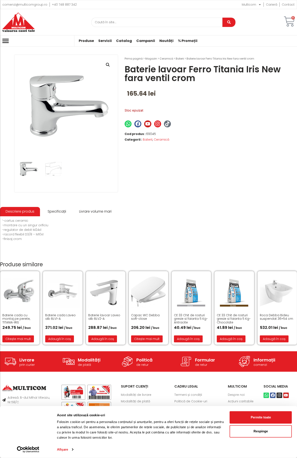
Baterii (180, 58)
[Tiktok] (167, 123)
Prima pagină (134, 58)
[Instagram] (157, 123)
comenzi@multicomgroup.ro (24, 4)
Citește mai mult (18, 339)
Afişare (62, 449)
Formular (205, 360)
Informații (264, 360)
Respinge (261, 431)
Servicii (105, 41)
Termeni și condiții (188, 395)
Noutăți (166, 41)
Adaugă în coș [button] (59, 339)
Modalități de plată (135, 401)
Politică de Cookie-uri (190, 401)
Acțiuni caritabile (241, 401)
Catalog (124, 41)
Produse (86, 41)
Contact (288, 4)
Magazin (151, 58)
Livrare (26, 360)
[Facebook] (137, 123)
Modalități (89, 360)
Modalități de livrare (136, 395)
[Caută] (228, 22)
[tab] (20, 211)
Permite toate (261, 417)
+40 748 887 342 (64, 4)
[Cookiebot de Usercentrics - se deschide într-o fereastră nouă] (28, 449)
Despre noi (236, 395)
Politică (144, 360)
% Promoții (187, 41)
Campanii (145, 41)
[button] (108, 65)
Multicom (249, 4)
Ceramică (166, 58)
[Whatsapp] (128, 123)
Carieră (271, 4)
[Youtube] (147, 123)
